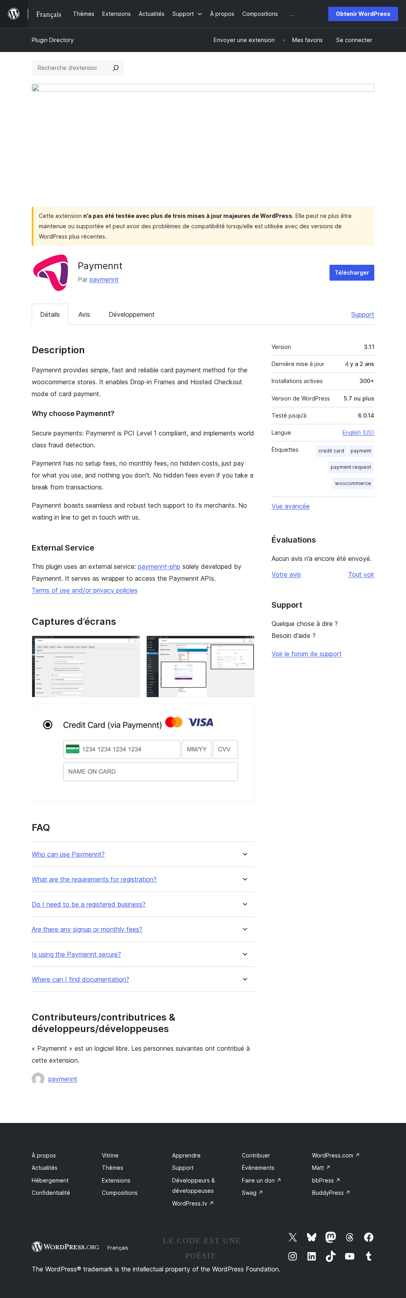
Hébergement (50, 1180)
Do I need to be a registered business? (89, 904)
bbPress (326, 1180)
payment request (351, 467)
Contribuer (256, 1155)
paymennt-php (159, 566)
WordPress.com (336, 1155)
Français (117, 1247)
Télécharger (352, 272)
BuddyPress (331, 1192)
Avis (84, 314)
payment (360, 451)
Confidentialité (51, 1192)
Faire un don (262, 1180)
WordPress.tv (193, 1203)
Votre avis (286, 574)
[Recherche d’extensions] (116, 68)
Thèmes (112, 1167)
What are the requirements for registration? (94, 879)
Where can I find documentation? (80, 979)
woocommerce (353, 483)
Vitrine (110, 1155)
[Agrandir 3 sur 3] (244, 714)
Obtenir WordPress (363, 13)
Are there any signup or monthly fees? (87, 929)
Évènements (258, 1167)
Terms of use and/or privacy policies (85, 590)
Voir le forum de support (307, 654)
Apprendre (186, 1155)
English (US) (358, 432)
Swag (252, 1192)
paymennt (104, 279)
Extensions (116, 1180)
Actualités (44, 1167)
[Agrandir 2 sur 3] (244, 646)
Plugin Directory (53, 40)
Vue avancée (291, 506)
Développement (132, 314)
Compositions (120, 1192)
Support (362, 314)
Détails (50, 314)
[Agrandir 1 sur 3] (129, 646)
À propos (44, 1155)
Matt (321, 1167)
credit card (331, 451)
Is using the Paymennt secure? (76, 954)
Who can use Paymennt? (68, 854)
